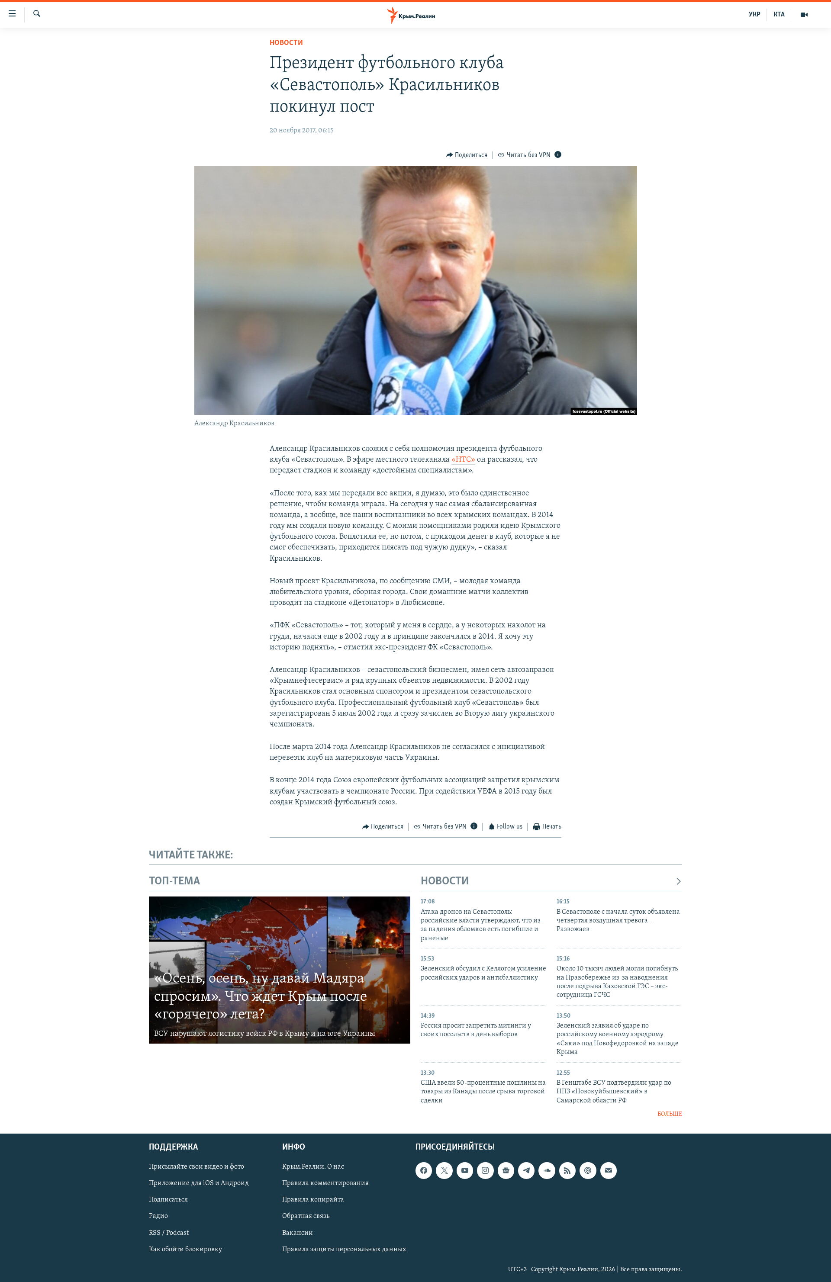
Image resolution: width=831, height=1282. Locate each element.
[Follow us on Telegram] (526, 1171)
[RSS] (567, 1171)
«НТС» (463, 460)
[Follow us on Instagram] (485, 1171)
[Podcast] (588, 1171)
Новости (286, 43)
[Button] (467, 155)
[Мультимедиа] (804, 15)
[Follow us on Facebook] (424, 1171)
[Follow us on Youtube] (465, 1171)
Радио (158, 1216)
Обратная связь (305, 1216)
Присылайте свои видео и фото (196, 1167)
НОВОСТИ (445, 881)
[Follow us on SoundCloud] (546, 1171)
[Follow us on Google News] (506, 1171)
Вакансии (297, 1233)
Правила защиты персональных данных (344, 1249)
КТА (779, 14)
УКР (754, 14)
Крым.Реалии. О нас (313, 1167)
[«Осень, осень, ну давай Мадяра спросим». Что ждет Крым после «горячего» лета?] (279, 970)
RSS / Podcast (169, 1233)
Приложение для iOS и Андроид (199, 1183)
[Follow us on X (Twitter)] (444, 1171)
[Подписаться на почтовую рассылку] (608, 1171)
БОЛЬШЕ (669, 1114)
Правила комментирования (325, 1183)
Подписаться (168, 1200)
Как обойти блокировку (185, 1249)
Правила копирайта (313, 1200)
